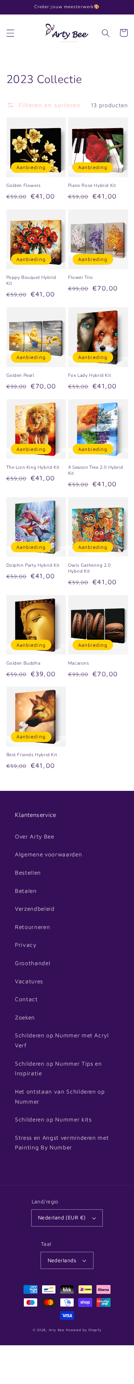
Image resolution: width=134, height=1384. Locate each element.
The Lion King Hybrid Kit (33, 467)
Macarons (78, 663)
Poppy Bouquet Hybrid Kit (31, 280)
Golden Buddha (23, 663)
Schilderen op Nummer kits (53, 1119)
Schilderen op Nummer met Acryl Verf (62, 1040)
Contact (26, 999)
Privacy (25, 944)
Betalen (26, 890)
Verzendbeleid (35, 908)
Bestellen (28, 872)
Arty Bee (56, 1330)
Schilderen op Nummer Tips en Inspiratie (58, 1068)
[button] (10, 33)
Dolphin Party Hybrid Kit (33, 565)
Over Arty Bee (34, 836)
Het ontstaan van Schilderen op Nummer (60, 1096)
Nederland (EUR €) (62, 1217)
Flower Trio (80, 277)
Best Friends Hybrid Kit (31, 755)
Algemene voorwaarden (48, 854)
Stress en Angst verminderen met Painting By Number (62, 1142)
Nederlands (62, 1260)
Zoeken (25, 1017)
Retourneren (32, 926)
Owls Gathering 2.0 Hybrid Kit (89, 568)
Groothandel (32, 963)
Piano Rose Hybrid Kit (92, 185)
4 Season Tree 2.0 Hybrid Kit (95, 470)
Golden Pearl (20, 375)
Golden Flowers (23, 185)
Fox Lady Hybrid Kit (89, 375)
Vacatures (29, 981)
